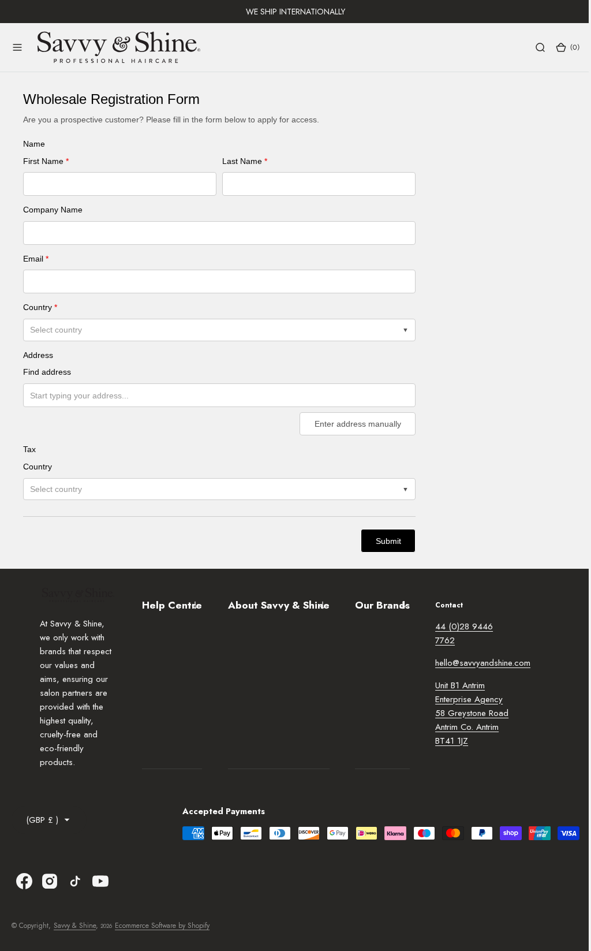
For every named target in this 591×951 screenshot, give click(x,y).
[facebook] (24, 881)
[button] (17, 47)
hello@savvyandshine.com (480, 663)
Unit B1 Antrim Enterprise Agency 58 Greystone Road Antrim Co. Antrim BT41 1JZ (469, 713)
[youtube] (100, 881)
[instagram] (49, 881)
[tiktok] (75, 881)
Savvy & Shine (75, 925)
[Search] (531, 47)
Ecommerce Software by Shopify (162, 925)
